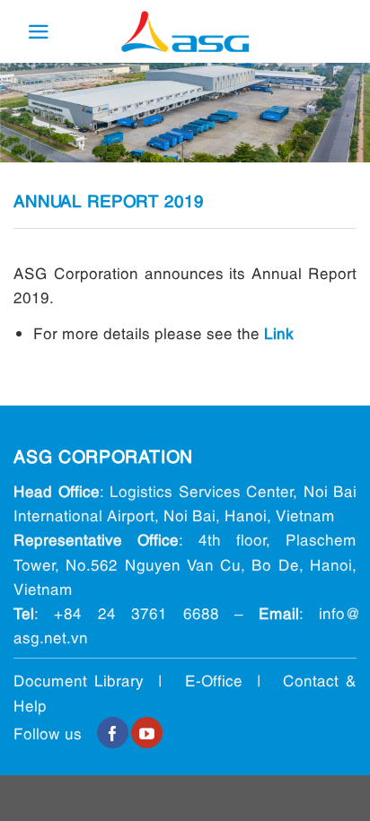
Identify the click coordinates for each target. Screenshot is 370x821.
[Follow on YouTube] (147, 733)
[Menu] (38, 32)
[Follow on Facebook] (112, 733)
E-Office (213, 679)
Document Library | (99, 679)
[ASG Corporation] (185, 32)
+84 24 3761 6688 (136, 612)
